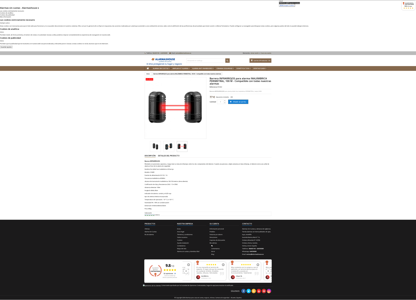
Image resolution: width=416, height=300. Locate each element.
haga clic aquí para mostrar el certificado (219, 285)
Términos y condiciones (185, 234)
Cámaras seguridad (224, 68)
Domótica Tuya (242, 68)
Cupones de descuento (217, 240)
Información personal (217, 229)
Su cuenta (214, 224)
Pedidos (212, 232)
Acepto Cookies (287, 5)
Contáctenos (181, 246)
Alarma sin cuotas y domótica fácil (188, 251)
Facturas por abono (216, 234)
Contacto (247, 224)
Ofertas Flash (259, 68)
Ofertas (147, 229)
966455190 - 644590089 (160, 53)
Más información (5, 17)
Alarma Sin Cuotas (160, 68)
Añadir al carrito (238, 102)
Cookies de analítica (6, 13)
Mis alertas (213, 243)
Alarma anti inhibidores (202, 68)
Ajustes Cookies (289, 3)
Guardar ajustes (6, 47)
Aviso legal (180, 232)
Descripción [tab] (150, 156)
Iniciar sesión (255, 53)
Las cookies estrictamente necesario (12, 11)
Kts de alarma (149, 234)
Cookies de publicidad (7, 15)
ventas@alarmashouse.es (183, 53)
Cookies (179, 240)
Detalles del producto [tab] (169, 156)
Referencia (213, 87)
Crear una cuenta (266, 53)
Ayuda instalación (183, 243)
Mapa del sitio (181, 249)
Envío (179, 229)
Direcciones (213, 237)
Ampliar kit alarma (180, 68)
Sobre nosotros (182, 237)
